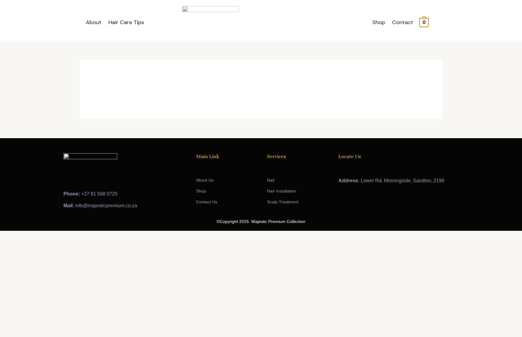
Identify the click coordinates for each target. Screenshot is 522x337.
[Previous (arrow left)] (6, 246)
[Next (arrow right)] (19, 246)
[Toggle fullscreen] (19, 237)
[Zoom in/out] (6, 237)
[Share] (33, 237)
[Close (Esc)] (46, 237)
